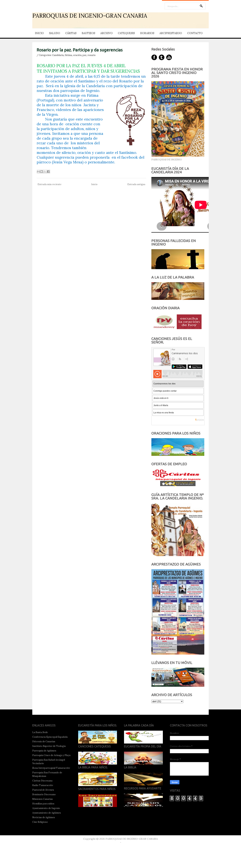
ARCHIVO (106, 33)
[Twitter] (161, 57)
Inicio (94, 184)
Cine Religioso (40, 821)
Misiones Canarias (42, 799)
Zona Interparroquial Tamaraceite (51, 767)
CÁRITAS (70, 33)
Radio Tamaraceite (42, 785)
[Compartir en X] (45, 171)
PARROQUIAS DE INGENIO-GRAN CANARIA (89, 15)
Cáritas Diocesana (42, 780)
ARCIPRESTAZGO (170, 33)
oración (77, 55)
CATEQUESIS (126, 33)
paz (84, 55)
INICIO (39, 33)
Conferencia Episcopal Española (50, 736)
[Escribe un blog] (41, 171)
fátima (68, 55)
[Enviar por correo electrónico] (38, 171)
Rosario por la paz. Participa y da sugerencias (80, 49)
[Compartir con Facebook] (48, 171)
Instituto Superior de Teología (49, 746)
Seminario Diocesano (44, 794)
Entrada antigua (136, 184)
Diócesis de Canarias (43, 741)
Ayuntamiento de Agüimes (46, 812)
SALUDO (54, 33)
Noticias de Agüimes (43, 817)
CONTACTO (195, 33)
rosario (92, 55)
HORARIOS (147, 33)
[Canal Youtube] (169, 57)
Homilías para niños (43, 803)
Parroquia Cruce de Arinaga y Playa (51, 755)
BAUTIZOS (88, 33)
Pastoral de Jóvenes (43, 789)
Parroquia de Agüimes (44, 750)
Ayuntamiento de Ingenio (46, 808)
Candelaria (58, 55)
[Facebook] (154, 57)
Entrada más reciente (49, 184)
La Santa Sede (40, 732)
